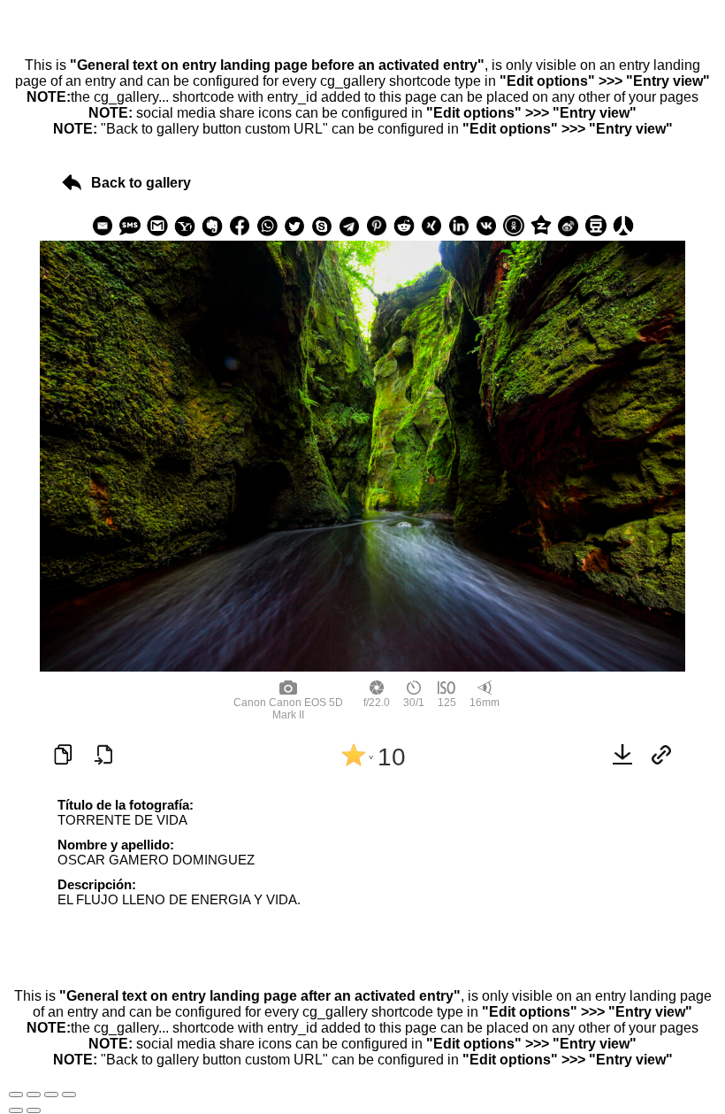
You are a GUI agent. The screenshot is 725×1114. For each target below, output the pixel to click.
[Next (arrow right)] (34, 1110)
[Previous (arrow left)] (16, 1110)
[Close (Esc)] (16, 1094)
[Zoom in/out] (69, 1094)
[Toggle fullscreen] (51, 1094)
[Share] (34, 1094)
